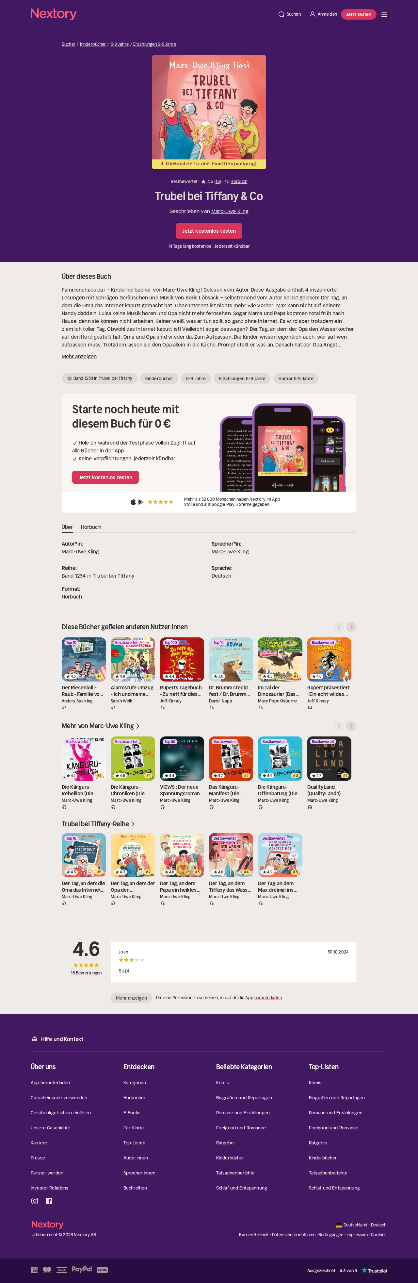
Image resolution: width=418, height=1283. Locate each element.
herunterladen (268, 998)
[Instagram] (35, 1201)
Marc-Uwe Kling (230, 211)
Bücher (68, 44)
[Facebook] (49, 1201)
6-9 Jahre (120, 44)
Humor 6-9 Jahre (296, 378)
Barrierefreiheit (254, 1235)
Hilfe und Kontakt (62, 1039)
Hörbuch (72, 596)
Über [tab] (67, 527)
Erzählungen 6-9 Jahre (154, 44)
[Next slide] (351, 627)
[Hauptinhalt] (384, 14)
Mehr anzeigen (79, 356)
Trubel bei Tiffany (113, 575)
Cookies (379, 1235)
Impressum (357, 1235)
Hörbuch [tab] (91, 527)
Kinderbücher (93, 44)
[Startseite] (152, 14)
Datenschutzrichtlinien (293, 1235)
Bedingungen (330, 1235)
